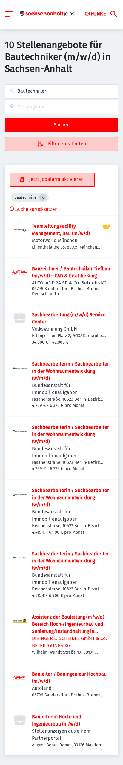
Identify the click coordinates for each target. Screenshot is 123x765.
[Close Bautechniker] (42, 197)
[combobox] (61, 91)
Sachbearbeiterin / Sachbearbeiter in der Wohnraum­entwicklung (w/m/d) (70, 371)
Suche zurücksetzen (36, 209)
